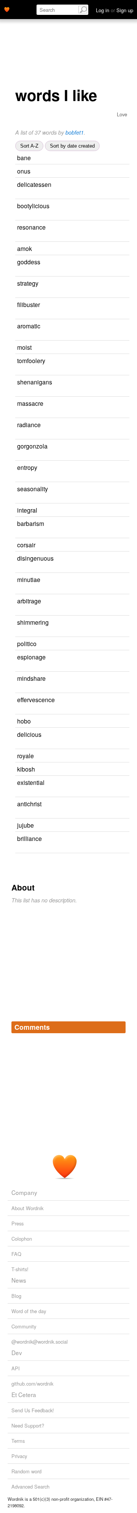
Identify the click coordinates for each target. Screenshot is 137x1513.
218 (19, 568)
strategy (27, 283)
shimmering (33, 622)
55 (120, 262)
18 (123, 523)
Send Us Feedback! (32, 1410)
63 (120, 580)
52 (120, 326)
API (15, 1368)
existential (31, 782)
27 (121, 839)
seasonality (32, 488)
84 (111, 248)
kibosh (26, 769)
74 (116, 510)
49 (118, 283)
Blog (16, 1295)
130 (121, 305)
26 (18, 195)
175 (112, 347)
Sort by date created (72, 146)
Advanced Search (30, 1486)
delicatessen (34, 184)
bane (24, 157)
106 (111, 171)
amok (24, 248)
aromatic (28, 326)
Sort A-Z (29, 146)
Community (23, 1326)
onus (23, 171)
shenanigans (34, 382)
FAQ (16, 1253)
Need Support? (27, 1425)
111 (19, 371)
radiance (29, 424)
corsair (26, 544)
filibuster (28, 304)
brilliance (29, 838)
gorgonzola (32, 446)
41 (110, 721)
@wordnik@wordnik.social (39, 1341)
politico (27, 643)
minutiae (28, 579)
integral (27, 510)
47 (120, 425)
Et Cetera (23, 1394)
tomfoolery (31, 360)
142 (118, 467)
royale (25, 755)
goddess (28, 261)
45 (120, 601)
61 (114, 769)
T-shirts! (20, 1269)
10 (116, 644)
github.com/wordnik (32, 1383)
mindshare (31, 678)
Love (122, 114)
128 (122, 734)
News (18, 1280)
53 (115, 545)
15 (121, 804)
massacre (30, 403)
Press (17, 1223)
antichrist (29, 803)
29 (113, 825)
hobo (24, 721)
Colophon (21, 1238)
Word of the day (28, 1311)
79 (125, 657)
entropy (27, 467)
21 (18, 216)
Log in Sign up (114, 10)
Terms (18, 1440)
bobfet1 (74, 132)
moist (24, 347)
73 (23, 710)
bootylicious (33, 205)
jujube (25, 825)
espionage (31, 657)
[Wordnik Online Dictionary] (7, 8)
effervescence (36, 699)
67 (125, 227)
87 (124, 782)
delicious (29, 734)
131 (112, 158)
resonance (31, 227)
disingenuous (35, 558)
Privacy (19, 1456)
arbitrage (29, 601)
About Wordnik (27, 1208)
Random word (26, 1471)
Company (24, 1192)
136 (19, 392)
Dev (16, 1352)
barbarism (30, 523)
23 (18, 633)
